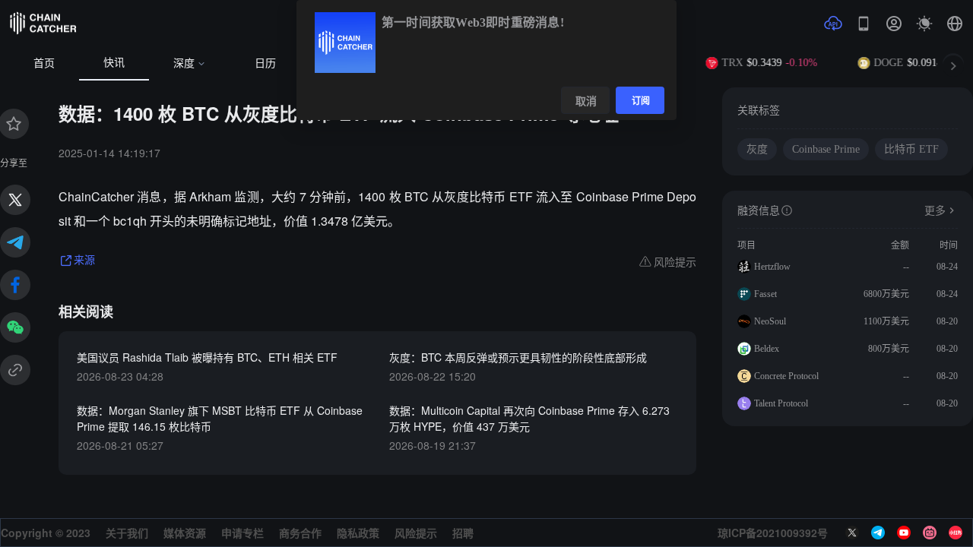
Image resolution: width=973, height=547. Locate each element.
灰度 (757, 149)
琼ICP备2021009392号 (773, 532)
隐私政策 (358, 532)
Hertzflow (772, 266)
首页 (44, 63)
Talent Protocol (781, 403)
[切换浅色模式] (924, 23)
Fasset (765, 294)
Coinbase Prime (826, 149)
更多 (935, 211)
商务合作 (300, 532)
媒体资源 (184, 532)
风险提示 (416, 532)
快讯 (114, 62)
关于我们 (127, 532)
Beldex (766, 348)
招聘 (463, 532)
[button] (955, 23)
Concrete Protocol (786, 376)
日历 (265, 63)
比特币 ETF (911, 149)
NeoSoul (770, 321)
